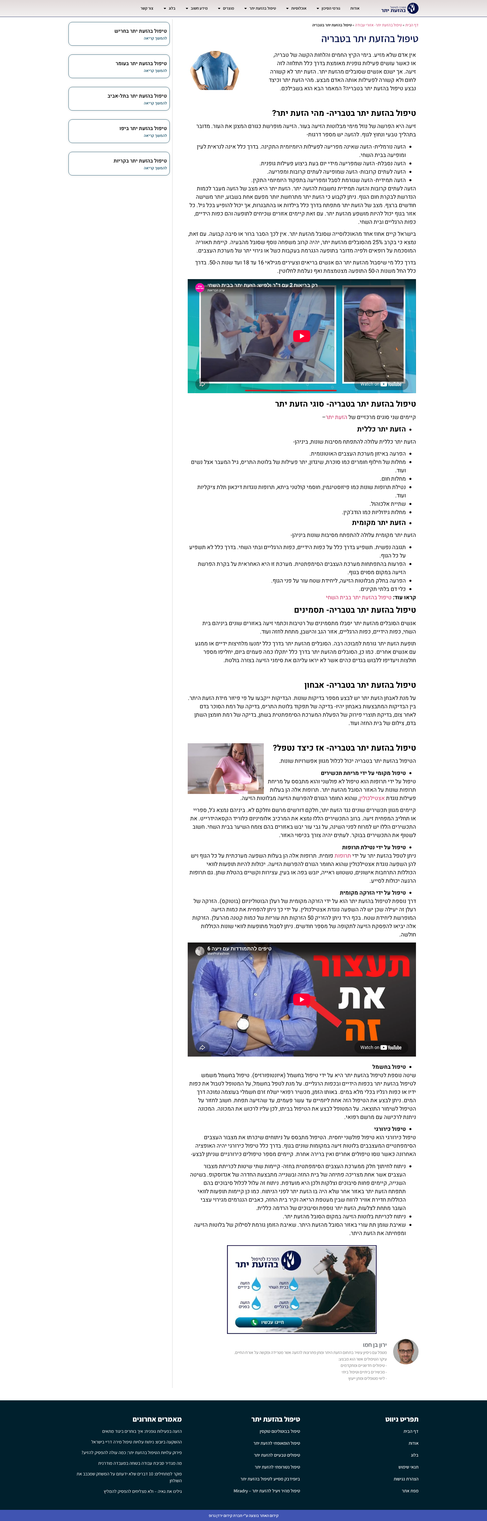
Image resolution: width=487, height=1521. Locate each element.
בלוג (172, 8)
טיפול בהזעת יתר (262, 8)
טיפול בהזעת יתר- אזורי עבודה (378, 25)
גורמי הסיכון (331, 8)
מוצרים (228, 8)
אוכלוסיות (298, 8)
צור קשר (147, 8)
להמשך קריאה (155, 38)
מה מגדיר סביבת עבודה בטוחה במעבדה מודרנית (140, 1463)
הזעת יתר (336, 417)
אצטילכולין (372, 798)
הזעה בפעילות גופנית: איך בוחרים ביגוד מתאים (142, 1431)
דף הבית (412, 25)
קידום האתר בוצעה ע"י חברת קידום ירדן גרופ (244, 1515)
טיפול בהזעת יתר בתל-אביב (137, 96)
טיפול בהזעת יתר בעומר (141, 63)
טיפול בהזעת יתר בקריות (140, 161)
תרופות (343, 856)
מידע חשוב (199, 8)
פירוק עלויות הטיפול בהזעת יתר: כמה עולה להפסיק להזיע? (131, 1452)
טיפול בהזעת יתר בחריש (140, 31)
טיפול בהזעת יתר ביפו (143, 128)
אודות (354, 8)
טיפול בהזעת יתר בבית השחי (359, 597)
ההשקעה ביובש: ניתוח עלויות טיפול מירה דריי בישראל (136, 1442)
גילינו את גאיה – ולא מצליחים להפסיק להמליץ (143, 1491)
